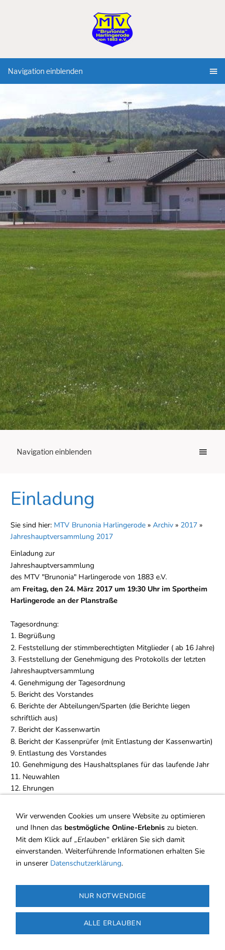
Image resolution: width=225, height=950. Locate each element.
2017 (189, 525)
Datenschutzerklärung (85, 863)
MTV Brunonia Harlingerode (99, 525)
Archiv (163, 525)
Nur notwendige (112, 896)
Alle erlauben (113, 923)
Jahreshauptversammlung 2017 (61, 537)
